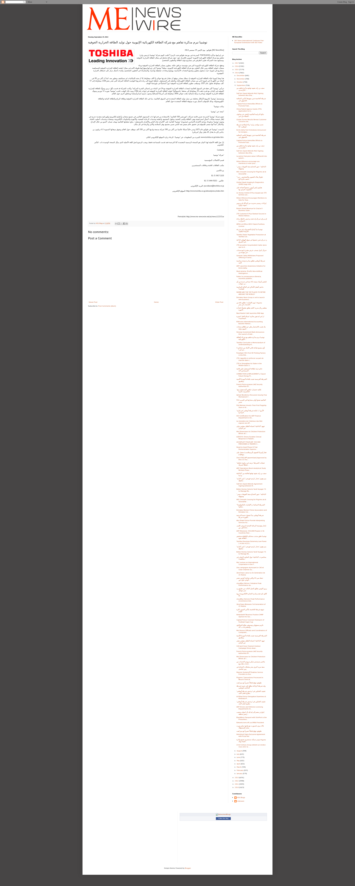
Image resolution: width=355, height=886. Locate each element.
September (241, 85)
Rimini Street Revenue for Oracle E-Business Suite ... (249, 209)
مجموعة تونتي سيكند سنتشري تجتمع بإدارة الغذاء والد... (251, 740)
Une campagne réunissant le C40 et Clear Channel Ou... (250, 568)
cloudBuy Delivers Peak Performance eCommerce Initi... (250, 600)
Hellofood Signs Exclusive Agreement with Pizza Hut (250, 735)
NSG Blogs (241, 797)
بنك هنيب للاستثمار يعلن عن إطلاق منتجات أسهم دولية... (251, 328)
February (240, 770)
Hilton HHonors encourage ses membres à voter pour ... (248, 162)
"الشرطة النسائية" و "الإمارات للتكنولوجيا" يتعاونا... (250, 506)
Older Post (219, 302)
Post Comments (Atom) (107, 306)
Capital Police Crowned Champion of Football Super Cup (250, 621)
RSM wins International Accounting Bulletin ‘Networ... (249, 323)
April (239, 764)
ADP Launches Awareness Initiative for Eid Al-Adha (250, 267)
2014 (237, 73)
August (239, 751)
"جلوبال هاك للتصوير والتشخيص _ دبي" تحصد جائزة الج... (249, 178)
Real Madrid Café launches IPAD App (250, 313)
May (238, 761)
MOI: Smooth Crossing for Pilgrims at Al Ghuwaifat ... (251, 173)
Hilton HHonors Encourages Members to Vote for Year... (251, 199)
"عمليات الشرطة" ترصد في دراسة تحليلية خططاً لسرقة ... (250, 464)
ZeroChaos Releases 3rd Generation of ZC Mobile (251, 605)
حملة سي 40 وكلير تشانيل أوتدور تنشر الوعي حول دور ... (249, 579)
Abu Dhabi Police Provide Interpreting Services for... (250, 521)
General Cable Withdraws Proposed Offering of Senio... (249, 256)
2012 (237, 781)
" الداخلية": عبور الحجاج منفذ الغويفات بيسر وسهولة (251, 168)
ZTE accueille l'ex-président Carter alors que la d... (251, 246)
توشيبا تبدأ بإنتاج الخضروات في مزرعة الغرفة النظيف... (249, 230)
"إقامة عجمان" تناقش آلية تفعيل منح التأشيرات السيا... (248, 391)
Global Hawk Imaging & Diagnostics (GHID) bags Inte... (250, 183)
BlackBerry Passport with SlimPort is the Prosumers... (251, 718)
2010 (237, 787)
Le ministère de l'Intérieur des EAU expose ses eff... (249, 422)
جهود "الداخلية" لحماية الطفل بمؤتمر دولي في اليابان (250, 427)
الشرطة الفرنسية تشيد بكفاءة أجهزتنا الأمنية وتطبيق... (251, 380)
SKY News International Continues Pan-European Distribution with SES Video (249, 41)
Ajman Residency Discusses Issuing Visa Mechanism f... (251, 396)
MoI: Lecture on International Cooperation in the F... (247, 563)
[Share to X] (121, 223)
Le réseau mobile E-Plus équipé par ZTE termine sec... (251, 194)
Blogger (188, 868)
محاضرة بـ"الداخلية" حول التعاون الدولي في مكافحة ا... (251, 558)
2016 (237, 66)
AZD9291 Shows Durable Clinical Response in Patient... (248, 438)
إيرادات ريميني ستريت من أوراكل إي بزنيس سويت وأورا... (251, 204)
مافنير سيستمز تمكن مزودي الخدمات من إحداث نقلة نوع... (250, 663)
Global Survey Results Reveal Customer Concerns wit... (251, 120)
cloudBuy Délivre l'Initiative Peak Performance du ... (248, 584)
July (238, 754)
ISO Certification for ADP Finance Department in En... (248, 417)
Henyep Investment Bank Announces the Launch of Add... (250, 333)
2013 (237, 777)
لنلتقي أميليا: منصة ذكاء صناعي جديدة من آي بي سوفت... (251, 283)
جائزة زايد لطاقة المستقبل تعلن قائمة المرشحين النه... (249, 370)
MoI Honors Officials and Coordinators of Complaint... (251, 631)
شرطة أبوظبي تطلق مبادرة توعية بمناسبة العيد (250, 262)
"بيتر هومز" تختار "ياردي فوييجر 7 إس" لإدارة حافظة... (251, 479)
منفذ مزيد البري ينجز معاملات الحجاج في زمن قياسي (250, 668)
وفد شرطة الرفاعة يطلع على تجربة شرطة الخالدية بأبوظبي (251, 687)
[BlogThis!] (118, 223)
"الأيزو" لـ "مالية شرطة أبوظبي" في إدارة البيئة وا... (250, 411)
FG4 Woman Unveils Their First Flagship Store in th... (251, 406)
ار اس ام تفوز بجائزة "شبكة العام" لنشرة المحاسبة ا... (250, 317)
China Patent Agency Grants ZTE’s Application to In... (249, 110)
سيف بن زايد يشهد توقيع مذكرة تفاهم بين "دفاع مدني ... (250, 89)
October (240, 82)
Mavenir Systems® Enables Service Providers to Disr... (249, 673)
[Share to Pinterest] (126, 223)
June (238, 757)
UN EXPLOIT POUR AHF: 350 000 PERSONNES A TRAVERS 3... (248, 443)
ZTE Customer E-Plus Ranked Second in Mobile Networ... (251, 215)
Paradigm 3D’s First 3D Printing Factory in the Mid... (251, 354)
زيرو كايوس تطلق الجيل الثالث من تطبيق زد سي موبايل (251, 589)
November (241, 79)
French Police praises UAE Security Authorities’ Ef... (249, 385)
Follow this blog (223, 818)
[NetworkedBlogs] (223, 814)
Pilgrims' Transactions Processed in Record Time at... (249, 678)
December (241, 75)
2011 (237, 784)
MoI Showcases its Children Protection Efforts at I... (250, 432)
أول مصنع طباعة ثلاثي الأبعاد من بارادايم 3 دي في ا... (250, 349)
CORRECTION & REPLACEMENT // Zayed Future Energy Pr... (251, 375)
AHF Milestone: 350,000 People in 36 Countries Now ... (250, 532)
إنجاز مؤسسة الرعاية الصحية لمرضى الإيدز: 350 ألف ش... (251, 527)
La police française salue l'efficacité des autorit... (251, 157)
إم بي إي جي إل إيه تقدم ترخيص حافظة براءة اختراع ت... (251, 220)
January (240, 773)
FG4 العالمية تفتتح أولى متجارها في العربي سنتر (251, 401)
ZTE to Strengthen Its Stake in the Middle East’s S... (249, 364)
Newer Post (93, 302)
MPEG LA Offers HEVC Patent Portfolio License (250, 225)
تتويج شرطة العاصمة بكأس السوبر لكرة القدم (250, 610)
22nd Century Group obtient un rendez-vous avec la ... (251, 746)
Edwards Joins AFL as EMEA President (250, 722)
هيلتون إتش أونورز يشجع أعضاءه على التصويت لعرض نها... (249, 188)
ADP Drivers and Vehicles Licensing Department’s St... (249, 708)
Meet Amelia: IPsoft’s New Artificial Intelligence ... (249, 272)
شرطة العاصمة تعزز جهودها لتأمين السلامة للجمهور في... (251, 99)
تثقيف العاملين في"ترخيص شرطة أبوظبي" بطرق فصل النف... (250, 692)
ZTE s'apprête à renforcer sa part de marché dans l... (249, 359)
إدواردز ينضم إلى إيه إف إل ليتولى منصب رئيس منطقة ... (250, 713)
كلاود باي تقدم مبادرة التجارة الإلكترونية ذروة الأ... (251, 595)
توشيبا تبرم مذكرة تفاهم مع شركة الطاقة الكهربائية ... (250, 338)
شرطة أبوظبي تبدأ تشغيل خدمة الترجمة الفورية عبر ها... (250, 516)
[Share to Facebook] (124, 223)
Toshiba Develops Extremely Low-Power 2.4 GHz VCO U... (251, 542)
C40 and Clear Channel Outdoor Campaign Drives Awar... (248, 647)
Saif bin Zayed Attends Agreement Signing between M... (249, 485)
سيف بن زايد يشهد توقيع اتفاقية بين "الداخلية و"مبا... (251, 474)
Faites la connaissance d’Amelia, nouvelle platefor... (248, 277)
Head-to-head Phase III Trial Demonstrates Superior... (247, 448)
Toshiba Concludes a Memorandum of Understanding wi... (250, 343)
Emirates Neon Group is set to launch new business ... (250, 298)
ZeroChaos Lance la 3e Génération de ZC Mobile (250, 574)
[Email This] (116, 223)
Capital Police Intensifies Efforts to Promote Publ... (249, 105)
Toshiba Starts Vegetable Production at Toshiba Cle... (251, 236)
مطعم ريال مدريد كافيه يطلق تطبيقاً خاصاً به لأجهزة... (251, 309)
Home (156, 302)
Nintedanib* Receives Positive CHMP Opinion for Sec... (249, 616)
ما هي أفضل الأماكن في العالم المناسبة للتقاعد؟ (249, 288)
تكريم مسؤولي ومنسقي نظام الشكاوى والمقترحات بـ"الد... (249, 626)
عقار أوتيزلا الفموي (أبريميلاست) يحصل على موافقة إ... (251, 453)
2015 (237, 69)
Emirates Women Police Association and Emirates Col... (251, 511)
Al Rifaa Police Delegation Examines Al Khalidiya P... (251, 697)
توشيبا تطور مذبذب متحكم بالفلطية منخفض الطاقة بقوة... (251, 537)
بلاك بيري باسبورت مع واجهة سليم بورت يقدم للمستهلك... (250, 727)
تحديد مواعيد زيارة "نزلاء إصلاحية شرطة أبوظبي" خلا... (249, 126)
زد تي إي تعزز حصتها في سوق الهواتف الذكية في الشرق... (251, 241)
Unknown (240, 801)
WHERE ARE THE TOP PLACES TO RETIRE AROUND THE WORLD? (250, 293)
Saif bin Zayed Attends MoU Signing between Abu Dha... (249, 94)
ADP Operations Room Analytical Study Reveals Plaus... (251, 469)
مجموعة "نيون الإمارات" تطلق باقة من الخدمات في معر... (249, 304)
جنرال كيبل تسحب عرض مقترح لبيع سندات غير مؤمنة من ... (251, 251)
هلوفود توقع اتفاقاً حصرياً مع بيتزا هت (248, 683)
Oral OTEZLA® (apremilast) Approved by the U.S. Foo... (251, 459)
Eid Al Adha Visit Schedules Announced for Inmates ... (251, 131)
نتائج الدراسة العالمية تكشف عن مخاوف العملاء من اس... (250, 115)
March (239, 767)
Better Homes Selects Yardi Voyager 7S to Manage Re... (251, 490)
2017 (237, 63)
